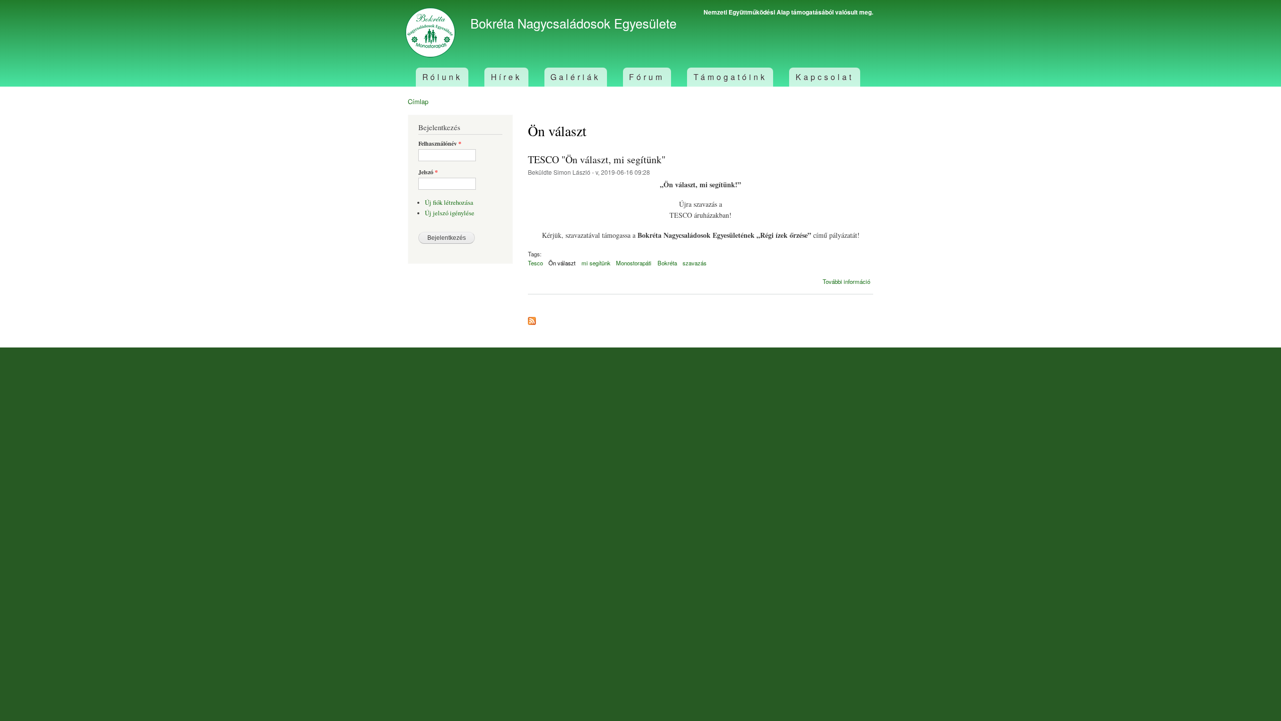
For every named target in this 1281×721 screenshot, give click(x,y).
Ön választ (561, 263)
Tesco (535, 263)
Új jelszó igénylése (449, 213)
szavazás (695, 263)
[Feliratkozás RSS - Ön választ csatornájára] (532, 318)
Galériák (575, 76)
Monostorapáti (634, 263)
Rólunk (442, 76)
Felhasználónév (439, 144)
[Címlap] (431, 34)
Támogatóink (730, 76)
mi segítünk (595, 263)
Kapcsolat (825, 76)
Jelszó (428, 172)
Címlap (418, 101)
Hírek (506, 76)
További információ (846, 281)
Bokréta (667, 263)
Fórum (647, 76)
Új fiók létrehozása (449, 202)
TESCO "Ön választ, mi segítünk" (597, 159)
